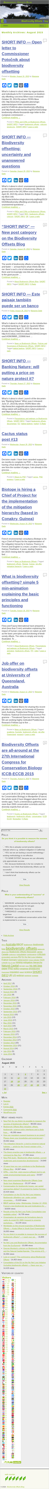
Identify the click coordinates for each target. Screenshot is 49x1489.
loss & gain (11, 962)
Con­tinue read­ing (11, 117)
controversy (32, 954)
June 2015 (7, 1020)
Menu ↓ (42, 26)
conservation (37, 816)
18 (12, 1081)
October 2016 (9, 986)
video (36, 651)
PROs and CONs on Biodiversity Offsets (30, 122)
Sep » (44, 1092)
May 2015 (7, 1023)
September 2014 (10, 1045)
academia (10, 732)
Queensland (11, 734)
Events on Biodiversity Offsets (26, 814)
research (20, 734)
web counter (10, 1474)
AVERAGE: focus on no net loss (18, 909)
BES (26, 214)
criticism (43, 124)
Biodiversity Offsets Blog (18, 2)
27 (25, 1085)
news (27, 966)
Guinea (31, 564)
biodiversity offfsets (36, 214)
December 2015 (10, 1003)
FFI (32, 651)
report (22, 972)
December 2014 (10, 1037)
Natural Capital (10, 965)
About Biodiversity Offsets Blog (26, 282)
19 (19, 1081)
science (28, 972)
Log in (5, 1104)
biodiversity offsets (32, 124)
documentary (12, 424)
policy (17, 968)
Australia (18, 732)
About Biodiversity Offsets (24, 646)
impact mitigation (34, 960)
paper (5, 968)
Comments (10, 1110)
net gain (22, 966)
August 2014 (8, 1048)
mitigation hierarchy (14, 566)
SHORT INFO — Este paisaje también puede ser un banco (21, 300)
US (14, 975)
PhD (40, 477)
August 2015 (8, 1014)
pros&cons (11, 127)
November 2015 (10, 1006)
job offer (39, 564)
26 (19, 1085)
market (36, 424)
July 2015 (7, 1017)
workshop (27, 976)
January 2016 (9, 1000)
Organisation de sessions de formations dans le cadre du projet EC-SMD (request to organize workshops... (23, 1220)
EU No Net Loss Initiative (32, 957)
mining (19, 962)
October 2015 (9, 1009)
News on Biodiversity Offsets (26, 343)
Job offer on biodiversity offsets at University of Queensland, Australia (20, 675)
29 (38, 1085)
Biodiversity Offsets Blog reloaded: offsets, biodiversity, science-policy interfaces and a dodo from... (23, 1129)
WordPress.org (9, 1112)
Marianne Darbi (36, 311)
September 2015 (10, 1012)
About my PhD (20, 477)
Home (5, 26)
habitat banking (18, 348)
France (5, 959)
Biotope (25, 564)
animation (10, 651)
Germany (13, 960)
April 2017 (7, 983)
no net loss (35, 965)
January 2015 (9, 1034)
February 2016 (9, 997)
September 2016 (10, 989)
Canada (5, 954)
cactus (35, 477)
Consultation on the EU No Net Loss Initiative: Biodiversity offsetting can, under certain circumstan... (22, 1197)
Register (6, 1101)
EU (19, 424)
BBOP (19, 944)
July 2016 (7, 995)
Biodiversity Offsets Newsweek (22, 952)
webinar (20, 975)
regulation (14, 972)
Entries (8, 1107)
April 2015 (7, 1026)
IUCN (42, 960)
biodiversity (11, 816)
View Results (24, 885)
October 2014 (9, 1043)
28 (32, 1085)
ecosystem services (10, 957)
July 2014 (7, 1051)
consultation (21, 954)
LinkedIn (5, 963)
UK (27, 217)
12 (19, 1078)
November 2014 (10, 1040)
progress (10, 479)
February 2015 (9, 1031)
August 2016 (8, 992)
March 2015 (8, 1029)
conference (12, 954)
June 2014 (7, 1054)
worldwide (35, 975)
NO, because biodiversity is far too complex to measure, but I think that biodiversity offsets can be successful (24, 867)
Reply (33, 284)
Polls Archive (8, 935)
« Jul (4, 1092)
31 (5, 1089)
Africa (3, 945)
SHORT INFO (12, 124)
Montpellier (17, 819)
